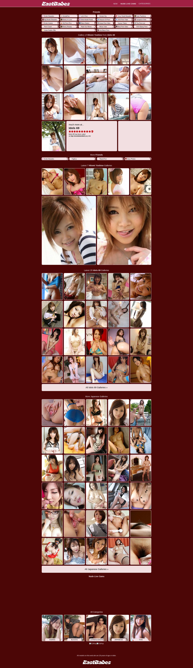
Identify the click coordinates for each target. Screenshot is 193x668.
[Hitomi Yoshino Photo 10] (52, 106)
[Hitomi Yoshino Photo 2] (96, 51)
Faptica (74, 159)
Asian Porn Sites (104, 23)
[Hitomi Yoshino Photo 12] (96, 106)
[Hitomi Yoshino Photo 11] (74, 106)
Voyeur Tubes (122, 23)
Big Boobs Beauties (50, 19)
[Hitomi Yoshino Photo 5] (52, 78)
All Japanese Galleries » (96, 569)
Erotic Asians (48, 23)
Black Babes (85, 23)
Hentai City (103, 16)
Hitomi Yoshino (94, 35)
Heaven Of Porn (104, 19)
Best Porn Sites (123, 27)
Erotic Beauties (49, 16)
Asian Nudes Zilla (50, 30)
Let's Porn (84, 16)
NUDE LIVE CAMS (128, 4)
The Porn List (140, 23)
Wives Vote (103, 27)
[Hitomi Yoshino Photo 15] (53, 136)
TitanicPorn (103, 159)
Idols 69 (111, 35)
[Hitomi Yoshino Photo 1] (74, 51)
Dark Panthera (141, 16)
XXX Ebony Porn (141, 27)
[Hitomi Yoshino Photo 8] (118, 78)
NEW (115, 4)
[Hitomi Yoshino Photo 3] (118, 51)
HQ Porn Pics (67, 23)
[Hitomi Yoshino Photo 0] (52, 51)
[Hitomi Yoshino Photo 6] (74, 78)
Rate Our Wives (86, 27)
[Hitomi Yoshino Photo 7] (96, 78)
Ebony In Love (67, 19)
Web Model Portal (87, 19)
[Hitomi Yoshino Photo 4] (140, 51)
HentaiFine (66, 16)
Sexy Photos (131, 159)
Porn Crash (48, 27)
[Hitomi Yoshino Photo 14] (140, 106)
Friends (96, 12)
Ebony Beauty (67, 27)
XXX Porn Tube (123, 19)
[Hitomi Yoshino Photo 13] (118, 106)
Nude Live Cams (96, 576)
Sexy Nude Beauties (124, 16)
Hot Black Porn (104, 30)
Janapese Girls (141, 19)
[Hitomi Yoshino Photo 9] (140, 78)
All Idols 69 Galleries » (96, 387)
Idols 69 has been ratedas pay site (80, 130)
